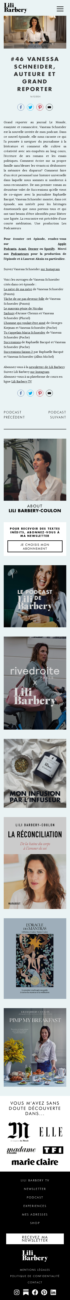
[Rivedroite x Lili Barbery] (35, 683)
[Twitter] (30, 107)
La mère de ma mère (18, 289)
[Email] (49, 107)
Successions (12, 342)
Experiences (34, 1206)
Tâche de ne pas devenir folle (24, 299)
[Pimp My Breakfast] (35, 1047)
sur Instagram (50, 269)
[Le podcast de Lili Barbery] (35, 596)
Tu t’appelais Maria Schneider (24, 332)
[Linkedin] (53, 1292)
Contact (35, 1282)
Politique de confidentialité (35, 1276)
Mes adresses (35, 1214)
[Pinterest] (39, 107)
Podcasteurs (20, 254)
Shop (35, 1223)
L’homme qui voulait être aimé (25, 323)
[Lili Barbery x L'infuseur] (35, 773)
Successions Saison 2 (18, 352)
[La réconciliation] (35, 863)
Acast (22, 249)
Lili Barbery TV (21, 381)
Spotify (49, 249)
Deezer (33, 249)
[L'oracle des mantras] (35, 958)
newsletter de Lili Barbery (47, 367)
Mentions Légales (35, 1269)
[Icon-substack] (26, 1292)
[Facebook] (20, 107)
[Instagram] (17, 1292)
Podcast (35, 1197)
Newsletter (35, 1189)
